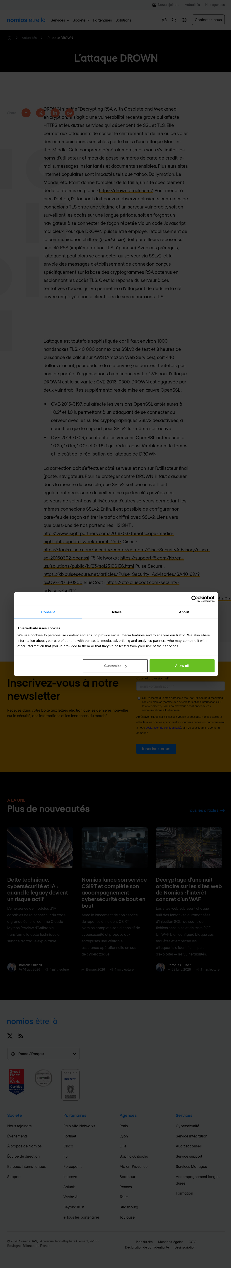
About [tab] (184, 612)
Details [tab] (116, 612)
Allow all (182, 666)
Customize (112, 666)
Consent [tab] (48, 612)
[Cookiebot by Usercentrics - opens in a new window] (195, 598)
